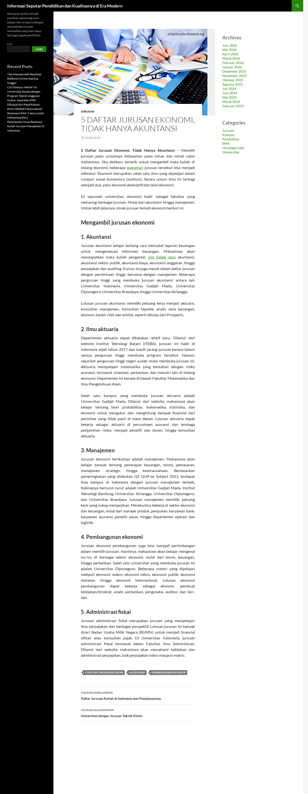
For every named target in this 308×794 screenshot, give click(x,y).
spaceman (135, 167)
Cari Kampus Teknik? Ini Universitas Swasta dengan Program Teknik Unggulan (23, 91)
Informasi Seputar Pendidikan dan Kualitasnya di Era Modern (64, 5)
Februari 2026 (233, 63)
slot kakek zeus (162, 257)
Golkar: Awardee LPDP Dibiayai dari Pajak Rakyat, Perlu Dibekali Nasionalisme (24, 104)
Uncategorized (233, 148)
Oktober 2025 (232, 80)
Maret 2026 (231, 58)
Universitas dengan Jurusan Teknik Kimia (111, 713)
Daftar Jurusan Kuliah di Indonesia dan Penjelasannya (121, 695)
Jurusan (87, 111)
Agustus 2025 (232, 84)
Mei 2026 (229, 50)
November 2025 (234, 76)
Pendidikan (230, 139)
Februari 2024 (233, 106)
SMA (226, 143)
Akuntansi (137, 672)
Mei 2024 (229, 97)
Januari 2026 (232, 67)
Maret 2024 (231, 102)
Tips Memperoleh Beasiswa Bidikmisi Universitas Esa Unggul (24, 78)
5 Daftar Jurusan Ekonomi (104, 672)
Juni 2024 (229, 93)
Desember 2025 (234, 71)
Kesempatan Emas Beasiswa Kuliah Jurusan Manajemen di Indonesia (25, 126)
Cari (10, 44)
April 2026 (230, 54)
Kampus (228, 135)
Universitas (230, 152)
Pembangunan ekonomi (169, 672)
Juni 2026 (229, 45)
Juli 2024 (229, 89)
